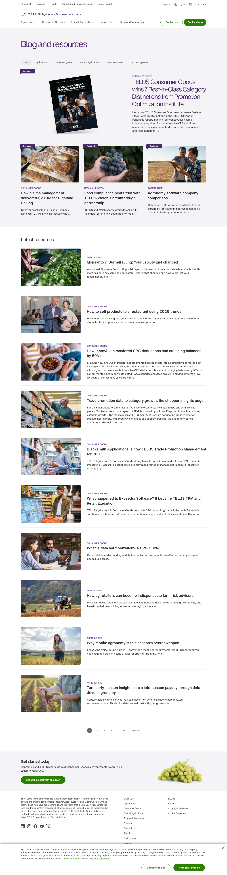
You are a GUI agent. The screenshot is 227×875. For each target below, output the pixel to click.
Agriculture (155, 188)
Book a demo (195, 22)
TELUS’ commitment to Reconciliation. (46, 817)
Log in (182, 4)
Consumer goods (142, 76)
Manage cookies (156, 867)
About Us (128, 833)
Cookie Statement (71, 858)
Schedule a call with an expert (43, 780)
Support (167, 4)
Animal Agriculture (133, 813)
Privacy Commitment (99, 858)
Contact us (172, 22)
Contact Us (129, 828)
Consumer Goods (132, 808)
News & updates (94, 188)
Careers (128, 823)
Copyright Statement (178, 808)
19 (124, 730)
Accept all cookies (189, 867)
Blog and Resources (134, 818)
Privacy (172, 803)
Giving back (130, 838)
